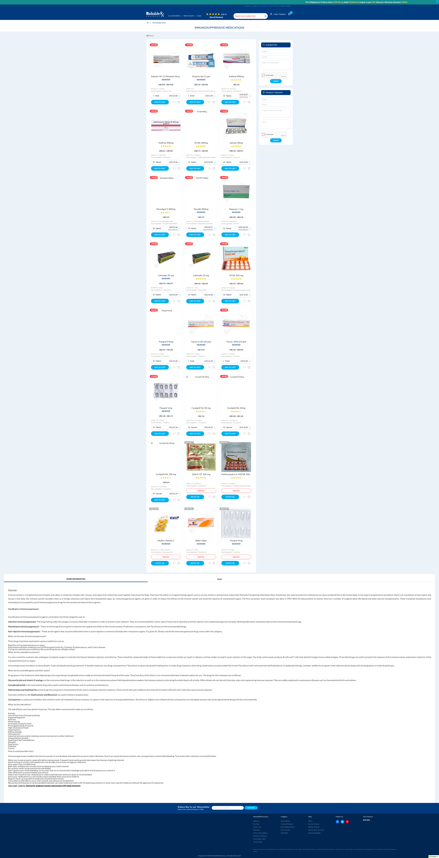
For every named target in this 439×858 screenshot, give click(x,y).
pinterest (347, 821)
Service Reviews (313, 824)
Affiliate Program (314, 827)
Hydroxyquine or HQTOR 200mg (237, 474)
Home (147, 23)
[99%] (236, 278)
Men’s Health (285, 830)
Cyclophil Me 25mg (236, 408)
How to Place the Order (316, 830)
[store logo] (155, 13)
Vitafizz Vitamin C (166, 540)
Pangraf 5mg (236, 540)
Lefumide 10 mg (201, 275)
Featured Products (287, 824)
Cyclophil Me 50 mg (201, 408)
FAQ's (310, 821)
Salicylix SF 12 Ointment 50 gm (166, 76)
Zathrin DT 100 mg (201, 474)
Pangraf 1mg (166, 408)
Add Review (166, 79)
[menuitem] (189, 17)
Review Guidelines (314, 833)
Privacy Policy (258, 842)
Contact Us (257, 827)
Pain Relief (284, 833)
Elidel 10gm (201, 540)
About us (256, 6)
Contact (247, 6)
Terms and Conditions (260, 833)
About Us (256, 821)
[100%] (236, 80)
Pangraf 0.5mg (166, 341)
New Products (285, 821)
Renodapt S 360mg (166, 209)
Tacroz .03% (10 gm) (236, 341)
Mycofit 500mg (201, 209)
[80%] (166, 212)
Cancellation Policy (259, 839)
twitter (342, 821)
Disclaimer (256, 830)
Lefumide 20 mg (166, 275)
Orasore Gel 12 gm (201, 76)
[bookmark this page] (437, 1)
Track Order (286, 6)
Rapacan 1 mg (236, 209)
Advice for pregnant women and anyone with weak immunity (53, 785)
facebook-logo (337, 821)
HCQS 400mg (201, 142)
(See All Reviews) (216, 17)
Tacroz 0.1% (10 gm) (201, 341)
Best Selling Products (288, 827)
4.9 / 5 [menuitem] (224, 14)
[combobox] (250, 16)
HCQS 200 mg (236, 275)
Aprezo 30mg (236, 142)
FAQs (264, 6)
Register (282, 14)
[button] (174, 102)
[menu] (197, 17)
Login (276, 14)
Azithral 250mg (165, 142)
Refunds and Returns (260, 836)
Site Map (256, 824)
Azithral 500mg (236, 76)
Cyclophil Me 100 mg (166, 474)
